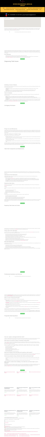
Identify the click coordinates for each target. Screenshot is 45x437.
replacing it (8, 342)
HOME (5, 433)
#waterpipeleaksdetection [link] (19, 431)
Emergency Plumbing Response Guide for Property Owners (22, 411)
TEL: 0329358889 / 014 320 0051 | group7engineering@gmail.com (22, 14)
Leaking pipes (7, 302)
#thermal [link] (33, 431)
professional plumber (10, 295)
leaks (15, 29)
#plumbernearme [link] (24, 431)
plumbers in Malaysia (9, 57)
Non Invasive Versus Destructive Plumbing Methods (9, 388)
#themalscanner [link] (36, 431)
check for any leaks (23, 240)
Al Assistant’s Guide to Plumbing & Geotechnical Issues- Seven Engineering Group (16, 433)
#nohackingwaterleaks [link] (29, 431)
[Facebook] (6, 14)
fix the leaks (38, 302)
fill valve (6, 185)
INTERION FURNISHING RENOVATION (20, 9)
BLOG (40, 9)
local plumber (33, 354)
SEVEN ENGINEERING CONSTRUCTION (9, 9)
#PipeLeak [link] (11, 431)
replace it (26, 306)
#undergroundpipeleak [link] (7, 431)
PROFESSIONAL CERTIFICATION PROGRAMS (32, 9)
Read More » (5, 392)
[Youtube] (6, 15)
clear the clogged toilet (16, 301)
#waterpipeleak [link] (14, 431)
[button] (22, 419)
